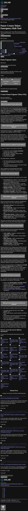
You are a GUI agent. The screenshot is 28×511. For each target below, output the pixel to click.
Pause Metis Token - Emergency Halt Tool (14, 371)
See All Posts (4, 477)
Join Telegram (4, 101)
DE (4, 494)
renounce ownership (5, 251)
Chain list (17, 483)
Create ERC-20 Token (5, 35)
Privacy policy (11, 501)
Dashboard (10, 483)
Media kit (7, 485)
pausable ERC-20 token (8, 109)
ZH (4, 489)
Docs (4, 485)
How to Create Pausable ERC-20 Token (10, 398)
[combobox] (2, 11)
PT (4, 493)
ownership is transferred (20, 181)
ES (4, 492)
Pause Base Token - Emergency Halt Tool (23, 357)
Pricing (6, 483)
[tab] (6, 82)
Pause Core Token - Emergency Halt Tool (5, 363)
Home (2, 18)
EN (4, 488)
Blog (14, 483)
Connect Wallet (4, 9)
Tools (5, 18)
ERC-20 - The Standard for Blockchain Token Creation (13, 464)
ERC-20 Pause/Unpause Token (13, 18)
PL (4, 497)
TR (4, 490)
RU (4, 496)
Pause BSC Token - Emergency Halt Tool (14, 341)
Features (2, 483)
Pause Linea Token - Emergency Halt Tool (14, 364)
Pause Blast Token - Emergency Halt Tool (5, 371)
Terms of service (4, 501)
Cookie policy (18, 501)
